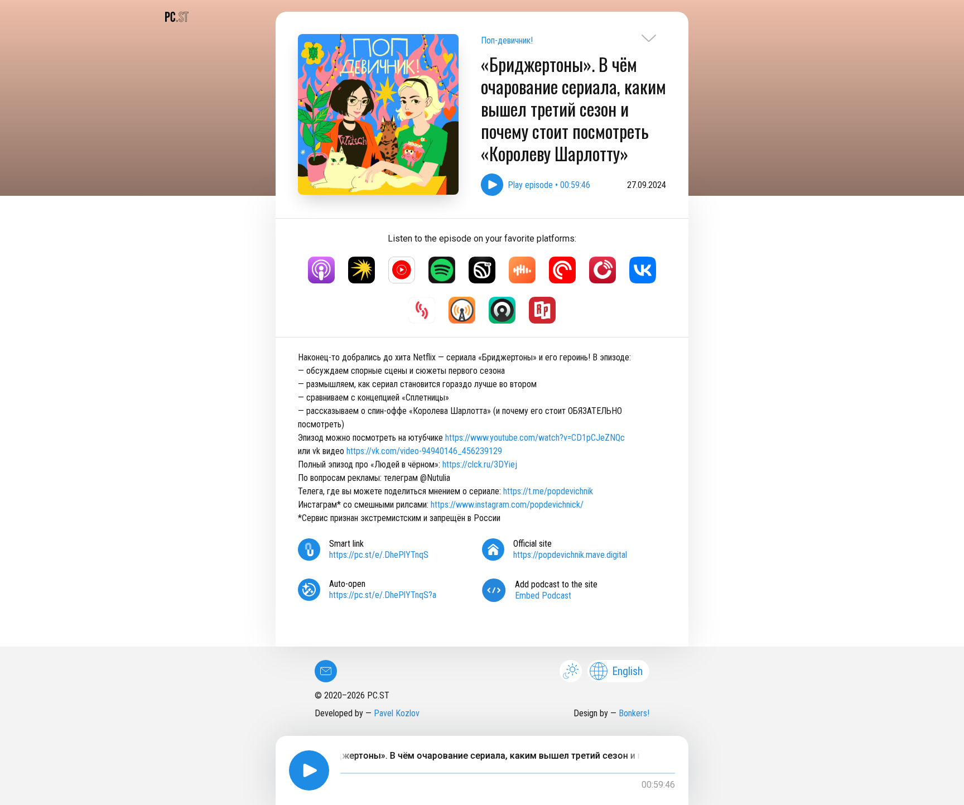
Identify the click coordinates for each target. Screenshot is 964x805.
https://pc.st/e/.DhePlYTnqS (378, 554)
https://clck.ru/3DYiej (479, 464)
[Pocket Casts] (562, 270)
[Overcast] (462, 310)
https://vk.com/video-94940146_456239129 (424, 451)
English (627, 671)
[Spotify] (441, 270)
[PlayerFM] (602, 270)
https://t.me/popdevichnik (548, 491)
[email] (326, 671)
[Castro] (502, 310)
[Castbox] (522, 270)
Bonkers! (634, 713)
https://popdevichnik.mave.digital (570, 554)
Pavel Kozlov (397, 713)
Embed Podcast (543, 595)
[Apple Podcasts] (321, 270)
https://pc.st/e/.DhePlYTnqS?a (382, 595)
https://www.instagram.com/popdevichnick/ (507, 504)
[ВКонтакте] (642, 270)
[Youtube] (401, 270)
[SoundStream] (421, 310)
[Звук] (482, 270)
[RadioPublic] (542, 310)
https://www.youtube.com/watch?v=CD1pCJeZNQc (535, 437)
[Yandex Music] (361, 270)
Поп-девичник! (507, 40)
